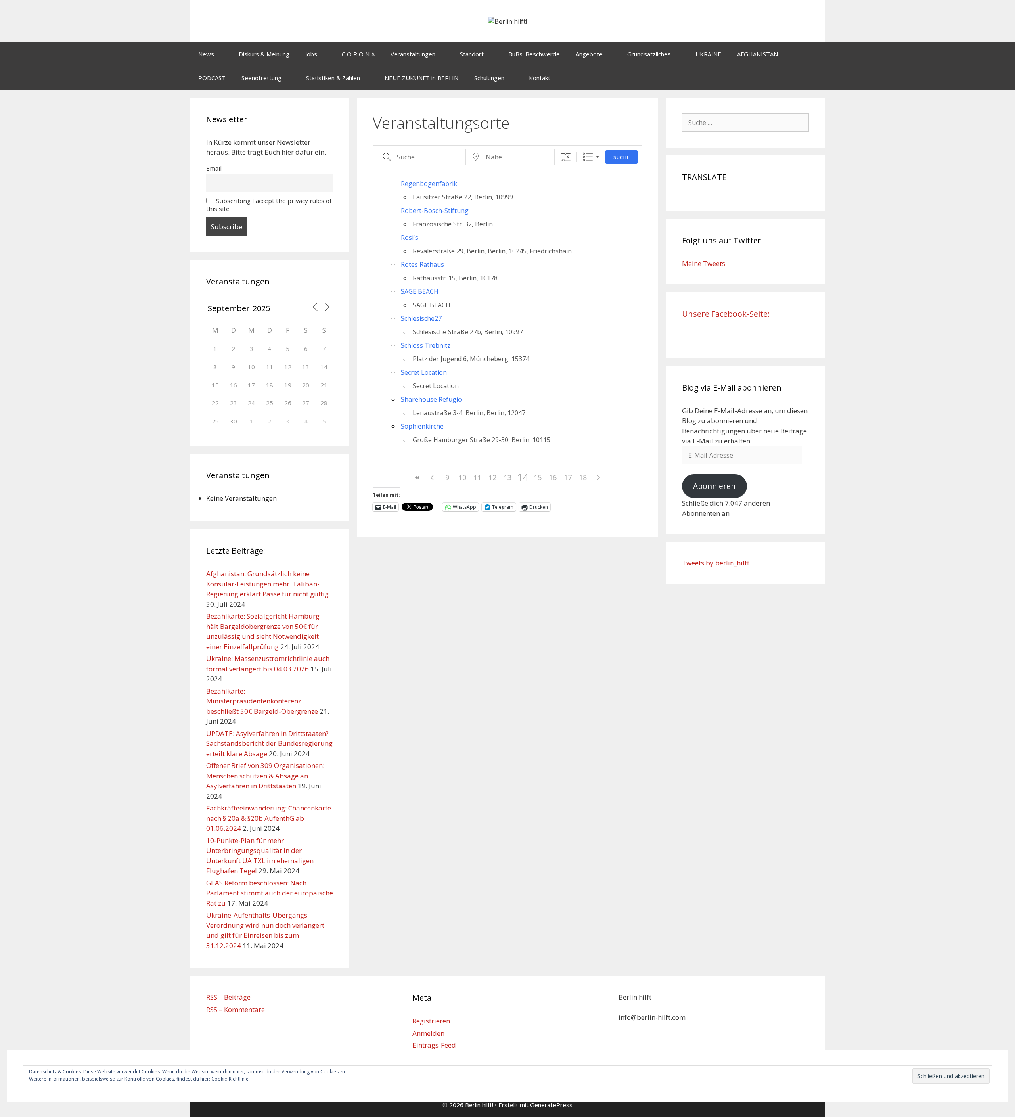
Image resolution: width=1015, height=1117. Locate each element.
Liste (588, 157)
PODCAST (212, 78)
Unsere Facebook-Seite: (726, 313)
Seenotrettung (261, 78)
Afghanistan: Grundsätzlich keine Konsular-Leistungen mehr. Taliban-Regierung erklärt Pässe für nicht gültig (267, 583)
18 (583, 477)
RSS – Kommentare (235, 1009)
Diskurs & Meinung (264, 54)
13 (507, 477)
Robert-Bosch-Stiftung (435, 210)
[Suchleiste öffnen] (813, 78)
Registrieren (431, 1020)
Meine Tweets (703, 263)
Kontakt (539, 78)
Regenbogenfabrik (429, 183)
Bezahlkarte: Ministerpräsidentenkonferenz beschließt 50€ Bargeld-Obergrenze (262, 701)
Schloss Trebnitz (425, 345)
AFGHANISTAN (757, 54)
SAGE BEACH (420, 291)
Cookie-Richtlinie (230, 1078)
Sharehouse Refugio (431, 399)
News (206, 54)
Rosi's (409, 237)
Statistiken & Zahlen (333, 78)
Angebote (589, 54)
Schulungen (489, 78)
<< (417, 478)
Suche (621, 157)
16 (553, 477)
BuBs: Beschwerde (534, 54)
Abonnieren (714, 486)
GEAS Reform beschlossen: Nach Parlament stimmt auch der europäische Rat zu (269, 893)
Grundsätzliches (649, 54)
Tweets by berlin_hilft (715, 562)
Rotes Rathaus (422, 264)
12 (492, 477)
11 (477, 477)
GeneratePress (551, 1105)
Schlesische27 (421, 318)
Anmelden (428, 1033)
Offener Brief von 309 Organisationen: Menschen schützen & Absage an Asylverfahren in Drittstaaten (265, 775)
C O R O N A (358, 54)
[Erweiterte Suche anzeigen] (566, 157)
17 (568, 477)
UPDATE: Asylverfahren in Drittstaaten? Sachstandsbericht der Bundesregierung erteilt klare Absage (269, 743)
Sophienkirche (422, 426)
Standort (472, 54)
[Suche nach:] (745, 122)
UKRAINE (708, 54)
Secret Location (424, 372)
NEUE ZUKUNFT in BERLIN (421, 78)
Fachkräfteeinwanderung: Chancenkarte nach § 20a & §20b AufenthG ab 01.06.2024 (268, 818)
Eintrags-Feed (434, 1045)
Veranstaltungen (413, 54)
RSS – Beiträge (228, 997)
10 (462, 477)
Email (214, 168)
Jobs (311, 54)
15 (538, 477)
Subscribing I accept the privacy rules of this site (268, 205)
